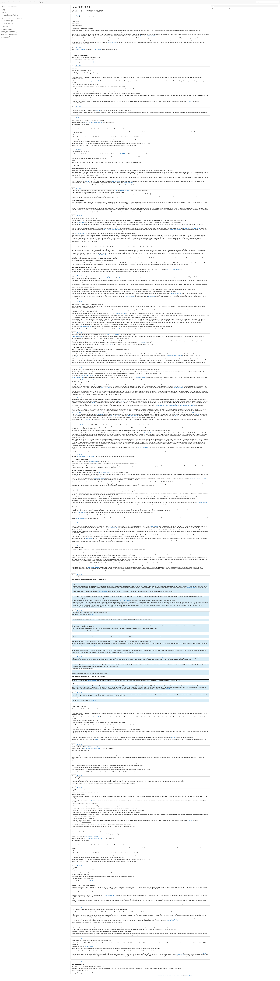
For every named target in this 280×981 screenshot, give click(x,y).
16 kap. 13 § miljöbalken (94, 81)
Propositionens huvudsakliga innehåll (9, 6)
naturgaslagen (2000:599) (172, 405)
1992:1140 (77, 414)
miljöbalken (121, 401)
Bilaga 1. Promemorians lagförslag (8, 31)
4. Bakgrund (3, 12)
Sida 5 (73, 65)
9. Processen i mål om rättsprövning (8, 20)
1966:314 (194, 412)
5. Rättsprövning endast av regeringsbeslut (10, 14)
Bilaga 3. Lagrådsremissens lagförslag (9, 34)
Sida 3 (73, 52)
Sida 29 (73, 787)
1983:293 (176, 415)
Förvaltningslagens (76, 40)
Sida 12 (73, 275)
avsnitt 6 (127, 320)
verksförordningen (93, 504)
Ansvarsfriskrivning (169, 975)
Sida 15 (73, 367)
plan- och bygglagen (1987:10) (187, 405)
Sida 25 (73, 692)
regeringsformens (122, 277)
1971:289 (190, 101)
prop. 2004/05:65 (84, 451)
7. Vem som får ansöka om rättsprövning (9, 17)
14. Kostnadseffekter (5, 28)
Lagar (9, 2)
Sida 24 (73, 656)
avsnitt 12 (168, 688)
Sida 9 (73, 188)
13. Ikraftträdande (4, 26)
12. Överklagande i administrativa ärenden (10, 25)
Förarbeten (21, 2)
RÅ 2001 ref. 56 (196, 228)
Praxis (35, 2)
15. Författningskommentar (6, 29)
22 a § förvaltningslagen (104, 254)
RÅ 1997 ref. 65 (186, 228)
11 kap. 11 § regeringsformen (113, 334)
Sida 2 (73, 47)
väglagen (94, 402)
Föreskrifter (29, 2)
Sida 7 (73, 117)
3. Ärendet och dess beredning (7, 10)
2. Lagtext (3, 9)
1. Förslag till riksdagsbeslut (7, 7)
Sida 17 (73, 423)
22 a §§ (88, 122)
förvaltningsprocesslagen (109, 379)
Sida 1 (73, 15)
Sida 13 (73, 301)
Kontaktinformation (178, 975)
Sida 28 (73, 775)
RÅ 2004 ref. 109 (165, 658)
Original (79, 15)
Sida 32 (73, 907)
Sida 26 (73, 704)
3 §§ (147, 35)
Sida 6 (73, 106)
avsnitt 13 (89, 671)
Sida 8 (73, 149)
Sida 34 (73, 961)
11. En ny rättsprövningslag (7, 23)
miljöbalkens (195, 404)
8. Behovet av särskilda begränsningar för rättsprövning (12, 18)
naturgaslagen (99, 414)
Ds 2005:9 (122, 153)
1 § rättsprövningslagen (80, 233)
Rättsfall (15, 2)
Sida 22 (73, 574)
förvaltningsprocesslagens (88, 375)
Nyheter (47, 2)
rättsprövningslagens (87, 196)
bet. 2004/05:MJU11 (81, 456)
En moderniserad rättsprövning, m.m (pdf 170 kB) (227, 8)
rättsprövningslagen (80, 49)
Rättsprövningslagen (140, 377)
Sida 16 (73, 397)
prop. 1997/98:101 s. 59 (174, 229)
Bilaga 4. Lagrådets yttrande (7, 36)
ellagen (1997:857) (160, 405)
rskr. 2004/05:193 (91, 456)
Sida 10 (73, 215)
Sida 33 (73, 938)
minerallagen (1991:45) (115, 415)
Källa (238, 8)
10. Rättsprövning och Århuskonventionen (10, 21)
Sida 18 (73, 454)
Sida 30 (73, 830)
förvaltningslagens (112, 42)
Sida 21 (73, 545)
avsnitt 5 (119, 328)
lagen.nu (3, 2)
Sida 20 (73, 522)
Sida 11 (73, 245)
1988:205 (98, 110)
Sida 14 (73, 332)
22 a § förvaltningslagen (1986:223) (111, 229)
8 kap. (141, 35)
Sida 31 (73, 865)
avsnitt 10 (92, 614)
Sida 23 (73, 610)
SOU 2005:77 (133, 407)
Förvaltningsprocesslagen (78, 377)
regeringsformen (151, 35)
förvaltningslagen (98, 49)
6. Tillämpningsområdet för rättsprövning (9, 15)
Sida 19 (73, 489)
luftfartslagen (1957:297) (133, 415)
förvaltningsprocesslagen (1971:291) (173, 355)
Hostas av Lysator (188, 975)
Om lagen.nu (161, 975)
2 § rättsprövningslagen (77, 336)
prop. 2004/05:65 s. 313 (172, 920)
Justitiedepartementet (5, 37)
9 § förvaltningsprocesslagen (88, 379)
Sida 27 (73, 744)
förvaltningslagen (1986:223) (87, 62)
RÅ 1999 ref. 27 (151, 296)
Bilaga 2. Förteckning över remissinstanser (10, 32)
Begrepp (41, 2)
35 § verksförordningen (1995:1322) (198, 478)
